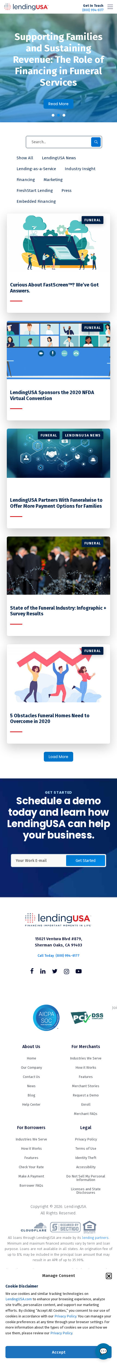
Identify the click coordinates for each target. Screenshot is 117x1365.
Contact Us (31, 1077)
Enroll (86, 1104)
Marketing (53, 179)
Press (66, 190)
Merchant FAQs (85, 1114)
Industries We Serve (85, 1058)
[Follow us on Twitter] (54, 972)
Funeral (92, 220)
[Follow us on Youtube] (79, 972)
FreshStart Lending (35, 190)
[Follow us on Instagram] (66, 972)
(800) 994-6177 (92, 8)
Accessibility (86, 1167)
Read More (58, 104)
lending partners (95, 1238)
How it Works (85, 1067)
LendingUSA (26, 7)
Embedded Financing (36, 201)
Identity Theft (85, 1158)
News (31, 1086)
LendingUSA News (59, 157)
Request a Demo (86, 1095)
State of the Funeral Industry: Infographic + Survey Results (58, 611)
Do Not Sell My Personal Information (85, 1178)
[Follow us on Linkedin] (42, 972)
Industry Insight (80, 168)
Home (31, 1058)
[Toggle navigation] (110, 7)
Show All (25, 157)
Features (86, 1077)
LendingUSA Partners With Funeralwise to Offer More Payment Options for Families (56, 503)
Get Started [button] (86, 860)
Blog (31, 1095)
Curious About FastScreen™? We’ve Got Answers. (54, 288)
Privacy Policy (65, 1316)
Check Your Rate (31, 1167)
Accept (58, 1352)
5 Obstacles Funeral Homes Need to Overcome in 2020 (50, 719)
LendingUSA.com (18, 1299)
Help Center (31, 1104)
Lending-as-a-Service (36, 168)
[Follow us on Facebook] (32, 972)
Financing (26, 179)
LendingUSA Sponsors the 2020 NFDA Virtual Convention (52, 395)
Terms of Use (85, 1148)
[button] (109, 1276)
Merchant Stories (85, 1086)
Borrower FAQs (31, 1185)
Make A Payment (31, 1176)
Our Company (31, 1067)
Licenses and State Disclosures (86, 1191)
